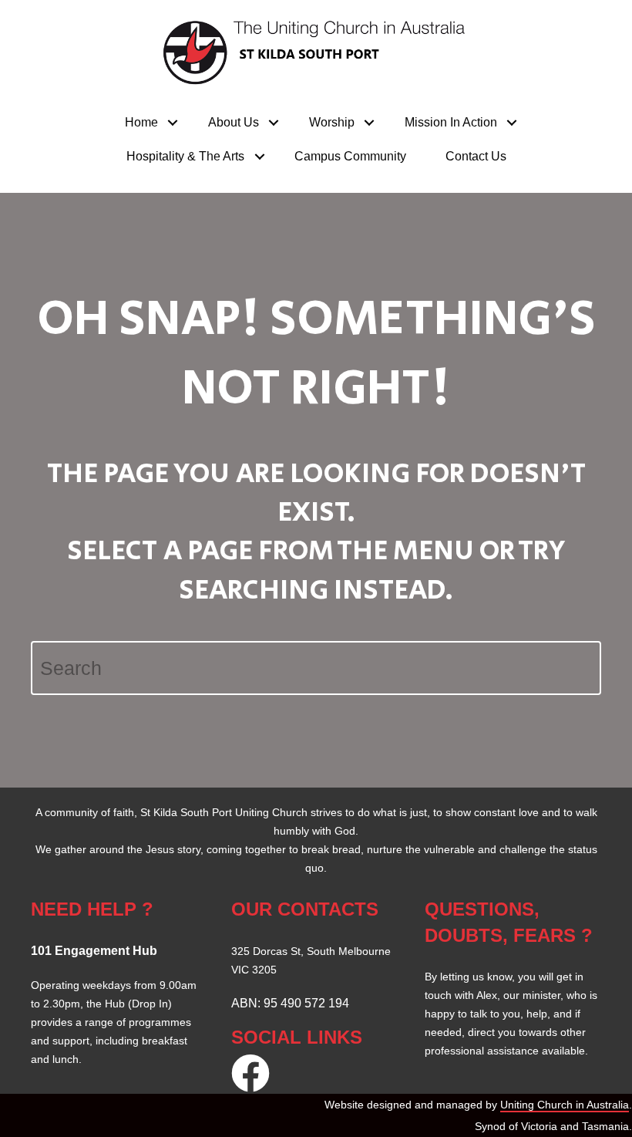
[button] (173, 123)
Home (141, 122)
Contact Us (475, 156)
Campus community (350, 156)
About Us (233, 122)
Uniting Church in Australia (564, 1104)
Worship (332, 122)
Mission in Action (451, 122)
